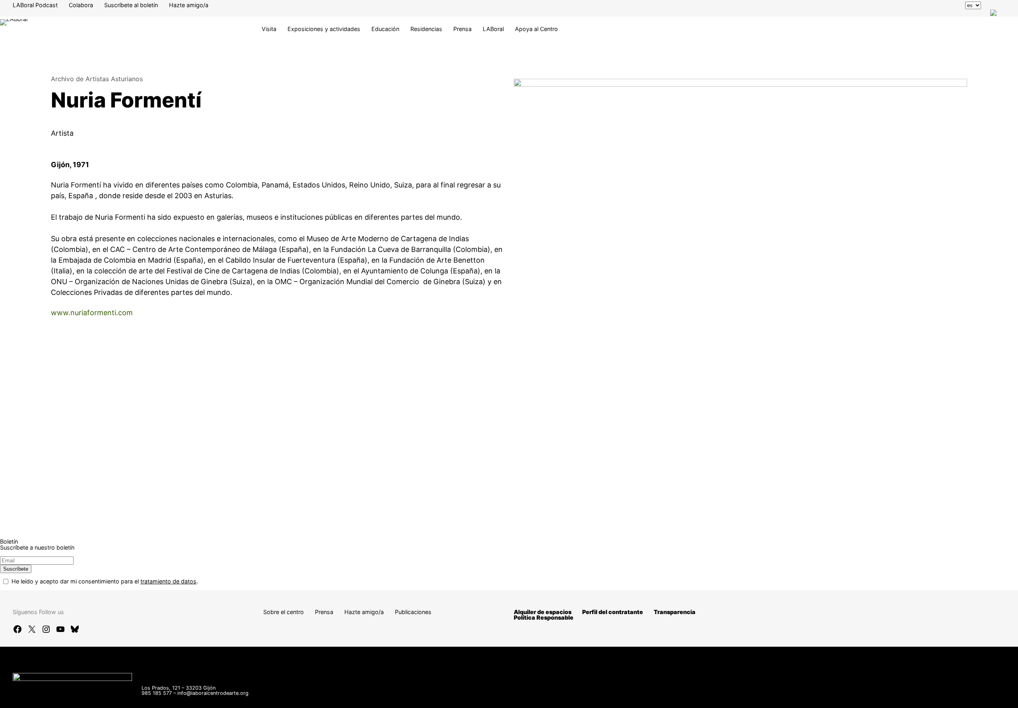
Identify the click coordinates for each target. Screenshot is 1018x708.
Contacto (672, 697)
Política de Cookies (876, 697)
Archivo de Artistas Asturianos (97, 79)
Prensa (462, 28)
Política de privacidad (811, 697)
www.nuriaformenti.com (92, 312)
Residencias (426, 28)
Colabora (81, 5)
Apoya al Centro (536, 28)
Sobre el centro (283, 612)
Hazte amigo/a (188, 5)
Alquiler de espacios (542, 612)
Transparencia (675, 612)
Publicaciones (413, 612)
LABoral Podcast (35, 5)
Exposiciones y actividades (324, 28)
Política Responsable (543, 617)
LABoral (493, 28)
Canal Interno (713, 697)
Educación (385, 28)
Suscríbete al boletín (131, 5)
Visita (269, 28)
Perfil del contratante (612, 612)
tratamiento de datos (168, 581)
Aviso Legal (757, 697)
